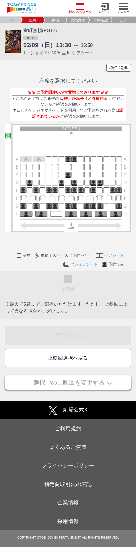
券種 (55, 20)
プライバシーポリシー (68, 465)
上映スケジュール (80, 11)
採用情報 (68, 521)
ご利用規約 (68, 428)
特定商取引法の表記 (68, 484)
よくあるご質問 (68, 447)
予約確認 (100, 20)
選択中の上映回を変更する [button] (69, 382)
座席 (32, 20)
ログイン (105, 11)
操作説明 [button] (119, 68)
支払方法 (78, 20)
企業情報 (68, 502)
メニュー (123, 11)
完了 (123, 20)
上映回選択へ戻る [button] (68, 358)
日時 (10, 20)
